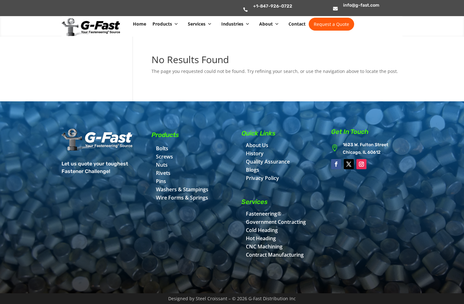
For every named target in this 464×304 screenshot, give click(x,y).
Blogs (252, 169)
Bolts (162, 148)
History (255, 153)
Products (162, 24)
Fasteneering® (263, 213)
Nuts (162, 164)
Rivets (163, 173)
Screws (164, 156)
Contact (297, 24)
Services (196, 24)
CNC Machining (264, 246)
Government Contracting (276, 221)
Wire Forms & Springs (182, 197)
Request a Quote (331, 24)
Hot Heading (261, 238)
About (266, 24)
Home (139, 24)
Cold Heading (262, 230)
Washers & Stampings (182, 189)
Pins (161, 181)
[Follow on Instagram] (361, 164)
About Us (257, 145)
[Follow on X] (349, 164)
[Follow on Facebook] (336, 164)
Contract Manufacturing (275, 254)
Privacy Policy (262, 178)
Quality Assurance (268, 161)
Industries (232, 24)
